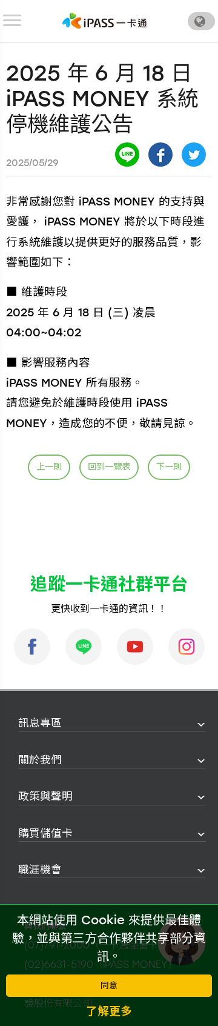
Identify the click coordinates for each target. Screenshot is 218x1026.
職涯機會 (40, 869)
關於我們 (40, 759)
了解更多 (109, 1011)
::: (14, 723)
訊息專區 (40, 722)
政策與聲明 (45, 796)
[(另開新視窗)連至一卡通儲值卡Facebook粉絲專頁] (32, 646)
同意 (109, 986)
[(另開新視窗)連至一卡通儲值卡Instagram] (186, 646)
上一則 (49, 466)
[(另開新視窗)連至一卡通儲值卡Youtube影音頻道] (135, 646)
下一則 (169, 466)
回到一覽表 (109, 466)
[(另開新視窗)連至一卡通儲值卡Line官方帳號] (83, 646)
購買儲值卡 (45, 833)
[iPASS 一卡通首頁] (104, 21)
